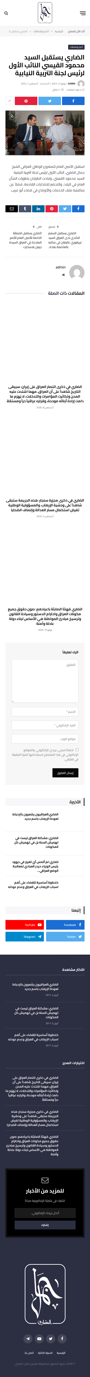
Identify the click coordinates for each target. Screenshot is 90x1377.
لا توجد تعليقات (73, 90)
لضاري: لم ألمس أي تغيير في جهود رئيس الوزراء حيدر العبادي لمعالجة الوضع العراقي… (35, 866)
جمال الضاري (75, 172)
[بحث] (6, 13)
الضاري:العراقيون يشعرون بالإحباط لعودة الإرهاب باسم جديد (35, 816)
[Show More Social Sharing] (9, 101)
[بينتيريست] (26, 101)
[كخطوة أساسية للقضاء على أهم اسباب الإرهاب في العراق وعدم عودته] (73, 888)
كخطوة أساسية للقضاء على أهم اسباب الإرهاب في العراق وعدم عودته (33, 885)
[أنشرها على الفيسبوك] (73, 101)
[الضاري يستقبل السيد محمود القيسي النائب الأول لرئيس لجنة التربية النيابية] (45, 154)
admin (71, 83)
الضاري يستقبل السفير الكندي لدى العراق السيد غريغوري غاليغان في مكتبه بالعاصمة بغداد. (65, 240)
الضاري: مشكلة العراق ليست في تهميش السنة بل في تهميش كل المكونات (36, 842)
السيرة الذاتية (45, 1352)
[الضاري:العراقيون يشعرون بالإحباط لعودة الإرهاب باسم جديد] (73, 820)
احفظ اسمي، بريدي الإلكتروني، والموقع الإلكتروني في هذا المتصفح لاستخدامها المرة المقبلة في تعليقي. (45, 754)
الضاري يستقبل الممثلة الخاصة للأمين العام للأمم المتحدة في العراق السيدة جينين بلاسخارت (25, 240)
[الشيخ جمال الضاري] (45, 13)
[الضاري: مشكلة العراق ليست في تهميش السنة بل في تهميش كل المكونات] (73, 843)
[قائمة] (83, 13)
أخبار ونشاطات (76, 47)
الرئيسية (61, 1352)
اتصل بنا (29, 1352)
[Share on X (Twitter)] (49, 101)
